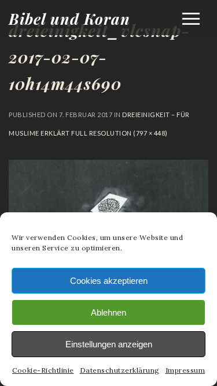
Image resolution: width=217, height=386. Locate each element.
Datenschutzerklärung (120, 370)
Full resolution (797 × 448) (119, 133)
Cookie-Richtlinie (43, 370)
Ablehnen (108, 312)
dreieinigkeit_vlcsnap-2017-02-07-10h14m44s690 (99, 57)
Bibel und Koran (69, 19)
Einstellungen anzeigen (108, 344)
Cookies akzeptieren (109, 281)
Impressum (185, 370)
